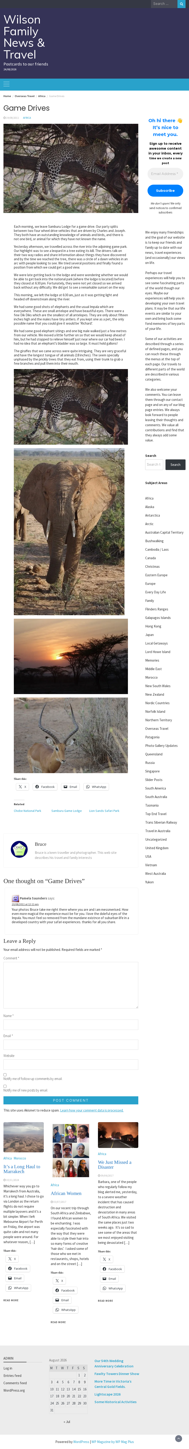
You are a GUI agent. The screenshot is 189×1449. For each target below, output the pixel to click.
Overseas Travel (156, 728)
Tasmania (152, 805)
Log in (7, 1368)
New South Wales (158, 686)
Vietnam (151, 865)
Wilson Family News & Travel (24, 37)
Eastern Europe (156, 575)
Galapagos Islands (158, 617)
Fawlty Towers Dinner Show (116, 1373)
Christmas (152, 566)
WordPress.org (14, 1390)
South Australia (156, 797)
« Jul (67, 1421)
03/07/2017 (59, 1202)
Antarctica (152, 515)
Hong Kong (153, 626)
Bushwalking (154, 541)
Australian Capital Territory (164, 532)
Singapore (152, 771)
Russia (150, 762)
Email (8, 1036)
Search (150, 455)
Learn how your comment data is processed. (92, 1110)
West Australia (155, 873)
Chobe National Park (27, 811)
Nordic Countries (157, 703)
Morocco (20, 1158)
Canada (150, 558)
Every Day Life (155, 592)
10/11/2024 (12, 1180)
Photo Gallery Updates (161, 745)
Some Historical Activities (115, 1401)
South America (155, 788)
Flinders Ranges (156, 609)
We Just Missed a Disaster (114, 1164)
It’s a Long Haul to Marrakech (21, 1169)
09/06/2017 (107, 1175)
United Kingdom (156, 848)
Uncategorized (156, 839)
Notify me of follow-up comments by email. (32, 1078)
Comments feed (15, 1383)
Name (8, 1016)
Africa (27, 117)
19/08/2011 (12, 117)
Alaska (149, 507)
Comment (11, 958)
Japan (149, 635)
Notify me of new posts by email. (25, 1090)
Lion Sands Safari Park (104, 811)
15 (79, 1389)
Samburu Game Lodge (66, 811)
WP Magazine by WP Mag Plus (113, 1442)
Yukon (149, 882)
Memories (152, 660)
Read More (11, 1300)
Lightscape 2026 (107, 1394)
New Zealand (154, 694)
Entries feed (12, 1375)
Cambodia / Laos (157, 549)
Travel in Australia (157, 831)
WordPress (81, 1442)
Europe (150, 583)
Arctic (149, 524)
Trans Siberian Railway (161, 822)
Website (8, 1055)
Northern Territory (158, 720)
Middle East (153, 669)
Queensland (153, 754)
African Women (66, 1193)
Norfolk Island (155, 711)
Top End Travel (155, 814)
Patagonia (152, 737)
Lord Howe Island (157, 652)
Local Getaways (156, 643)
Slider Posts (153, 780)
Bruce (40, 844)
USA (148, 856)
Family (149, 600)
